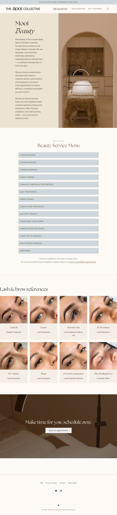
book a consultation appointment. (82, 262)
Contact (62, 483)
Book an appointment (58, 430)
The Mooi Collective (54, 510)
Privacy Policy (51, 483)
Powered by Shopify (68, 510)
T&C (41, 483)
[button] (61, 8)
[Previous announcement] (6, 2)
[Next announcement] (110, 2)
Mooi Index (72, 483)
